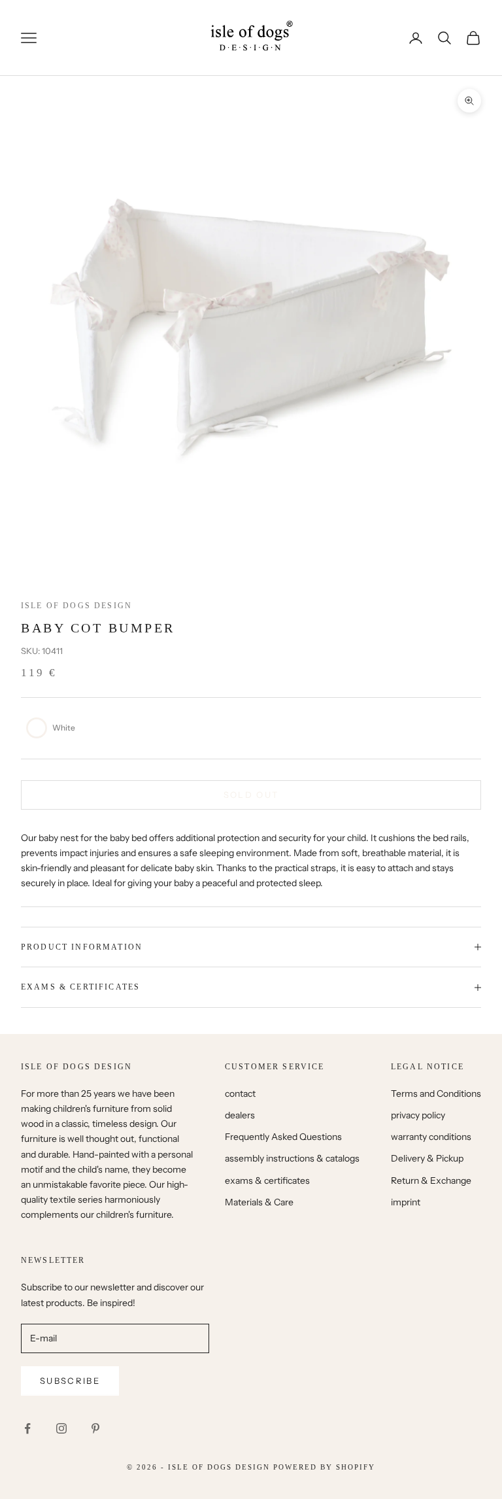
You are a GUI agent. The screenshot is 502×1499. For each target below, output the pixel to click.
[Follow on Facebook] (27, 1428)
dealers (240, 1115)
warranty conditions (431, 1137)
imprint (405, 1202)
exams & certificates (267, 1180)
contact (240, 1093)
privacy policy (418, 1115)
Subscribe (70, 1380)
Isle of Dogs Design (76, 605)
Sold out (251, 794)
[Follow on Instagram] (61, 1428)
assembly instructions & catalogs (292, 1158)
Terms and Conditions (436, 1093)
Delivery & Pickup (427, 1158)
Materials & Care (259, 1202)
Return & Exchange (431, 1180)
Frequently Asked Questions (283, 1137)
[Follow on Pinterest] (95, 1428)
